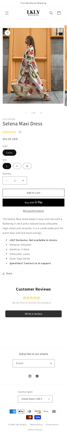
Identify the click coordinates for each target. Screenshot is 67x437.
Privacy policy (52, 424)
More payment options (33, 210)
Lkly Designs (21, 424)
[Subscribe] (50, 363)
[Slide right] (41, 112)
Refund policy (36, 424)
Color (9, 152)
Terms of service (35, 429)
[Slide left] (26, 112)
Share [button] (9, 273)
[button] (7, 13)
